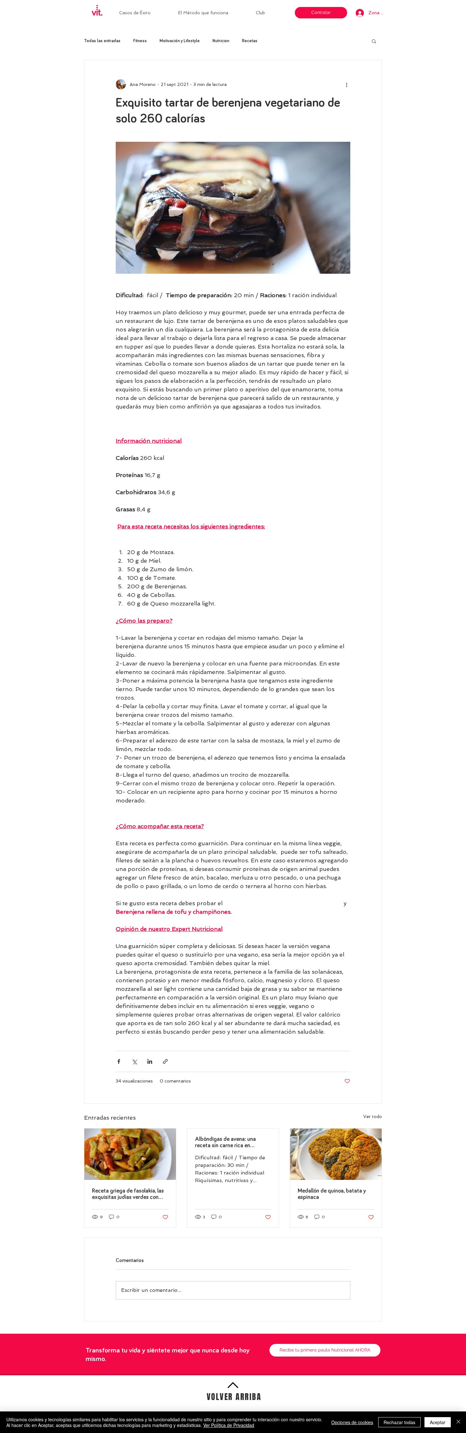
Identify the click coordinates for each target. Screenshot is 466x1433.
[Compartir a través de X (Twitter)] (134, 1061)
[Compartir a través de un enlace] (165, 1061)
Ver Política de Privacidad (228, 1425)
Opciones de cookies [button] (352, 1422)
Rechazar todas (399, 1422)
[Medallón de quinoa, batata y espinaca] (336, 1154)
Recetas (249, 41)
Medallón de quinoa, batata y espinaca (332, 1194)
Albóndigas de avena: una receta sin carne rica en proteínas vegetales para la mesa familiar (227, 1142)
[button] (269, 12)
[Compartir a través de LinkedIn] (150, 1061)
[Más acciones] (346, 84)
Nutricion (220, 41)
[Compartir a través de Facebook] (119, 1061)
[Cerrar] (458, 1422)
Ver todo (372, 1116)
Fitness (140, 41)
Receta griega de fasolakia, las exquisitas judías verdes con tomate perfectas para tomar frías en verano (128, 1194)
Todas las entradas (102, 41)
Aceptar (437, 1422)
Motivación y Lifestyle (179, 41)
